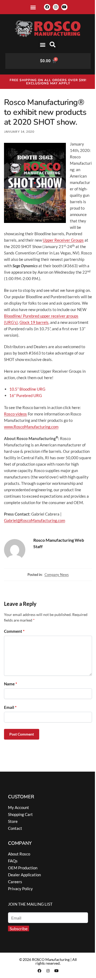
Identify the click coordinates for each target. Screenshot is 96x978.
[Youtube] (64, 7)
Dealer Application (24, 874)
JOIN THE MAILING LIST (30, 904)
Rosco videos (15, 413)
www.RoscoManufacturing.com (31, 426)
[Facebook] (47, 7)
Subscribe (18, 928)
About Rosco (19, 853)
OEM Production (22, 867)
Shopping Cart (20, 814)
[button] (33, 7)
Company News (57, 574)
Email (10, 707)
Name (10, 683)
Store (13, 821)
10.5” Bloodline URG (27, 389)
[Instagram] (56, 7)
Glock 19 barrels (34, 322)
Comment (14, 631)
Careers (15, 881)
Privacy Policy (20, 888)
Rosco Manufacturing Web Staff (58, 543)
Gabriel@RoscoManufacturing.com (34, 520)
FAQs (13, 860)
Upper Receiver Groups (63, 240)
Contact (15, 828)
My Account (18, 807)
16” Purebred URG (25, 395)
